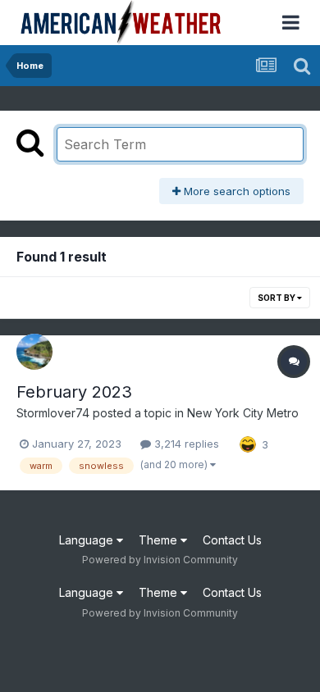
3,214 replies (185, 443)
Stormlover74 (52, 413)
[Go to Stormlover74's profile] (34, 352)
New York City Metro (243, 413)
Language (88, 540)
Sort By (277, 298)
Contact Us (232, 540)
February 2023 (74, 392)
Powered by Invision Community (160, 559)
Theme (160, 540)
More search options (235, 191)
